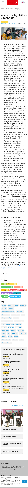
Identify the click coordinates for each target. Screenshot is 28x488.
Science (5, 290)
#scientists (19, 327)
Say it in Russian (15, 296)
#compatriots (20, 311)
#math (3, 333)
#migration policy (6, 318)
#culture (4, 308)
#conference (23, 333)
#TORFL (4, 305)
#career (4, 327)
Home (2, 8)
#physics (13, 330)
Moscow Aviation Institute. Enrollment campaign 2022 (13, 378)
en (24, 2)
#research (11, 327)
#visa (22, 314)
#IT (8, 333)
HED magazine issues (10, 267)
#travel (10, 336)
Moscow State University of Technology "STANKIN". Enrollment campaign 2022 (13, 387)
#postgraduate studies (8, 324)
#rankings (18, 324)
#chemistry (21, 330)
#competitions (12, 23)
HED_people (14, 290)
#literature (23, 305)
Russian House (7, 293)
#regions (15, 339)
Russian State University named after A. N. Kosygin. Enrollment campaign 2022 (13, 353)
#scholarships (5, 314)
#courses (11, 308)
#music (21, 339)
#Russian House (6, 339)
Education (18, 287)
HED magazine (9, 8)
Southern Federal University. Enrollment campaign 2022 (13, 370)
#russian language (13, 305)
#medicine (14, 333)
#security (15, 318)
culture (5, 296)
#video (16, 336)
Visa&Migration (7, 287)
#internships (5, 330)
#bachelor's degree (7, 321)
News (23, 290)
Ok (24, 482)
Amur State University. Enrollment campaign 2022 (12, 362)
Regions (17, 293)
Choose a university (17, 405)
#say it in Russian (6, 343)
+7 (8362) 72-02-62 (7, 475)
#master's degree (19, 321)
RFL (4, 284)
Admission (17, 8)
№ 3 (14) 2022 (21, 23)
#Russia (4, 336)
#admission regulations (8, 311)
